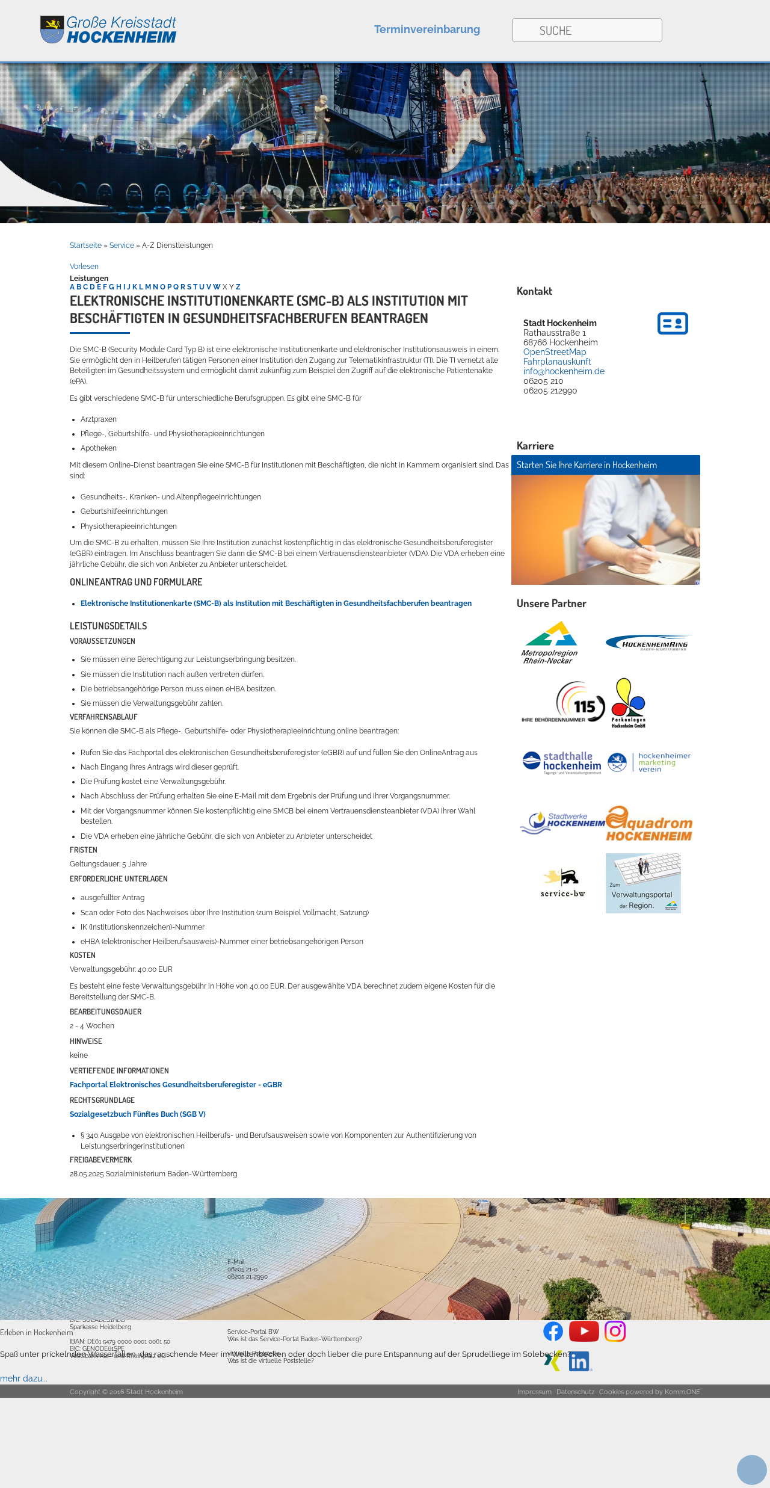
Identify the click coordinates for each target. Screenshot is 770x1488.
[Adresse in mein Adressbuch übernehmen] (673, 336)
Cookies (611, 1392)
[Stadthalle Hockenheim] (562, 763)
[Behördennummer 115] (562, 702)
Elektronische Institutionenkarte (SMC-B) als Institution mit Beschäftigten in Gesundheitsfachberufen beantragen (276, 603)
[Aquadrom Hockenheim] (649, 823)
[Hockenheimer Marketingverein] (649, 763)
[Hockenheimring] (649, 642)
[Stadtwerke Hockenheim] (562, 823)
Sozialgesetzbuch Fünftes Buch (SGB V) (138, 1114)
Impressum (534, 1392)
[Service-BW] (562, 883)
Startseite (86, 245)
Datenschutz (575, 1392)
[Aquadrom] (385, 1317)
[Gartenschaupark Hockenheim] (628, 703)
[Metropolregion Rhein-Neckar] (549, 642)
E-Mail (236, 1261)
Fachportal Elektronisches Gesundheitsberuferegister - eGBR (176, 1085)
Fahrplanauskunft (557, 361)
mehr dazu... (24, 1378)
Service (121, 245)
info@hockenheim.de (564, 371)
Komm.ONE (682, 1392)
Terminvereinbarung (427, 29)
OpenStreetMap (555, 352)
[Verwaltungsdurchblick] (643, 883)
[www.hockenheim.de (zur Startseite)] (89, 23)
